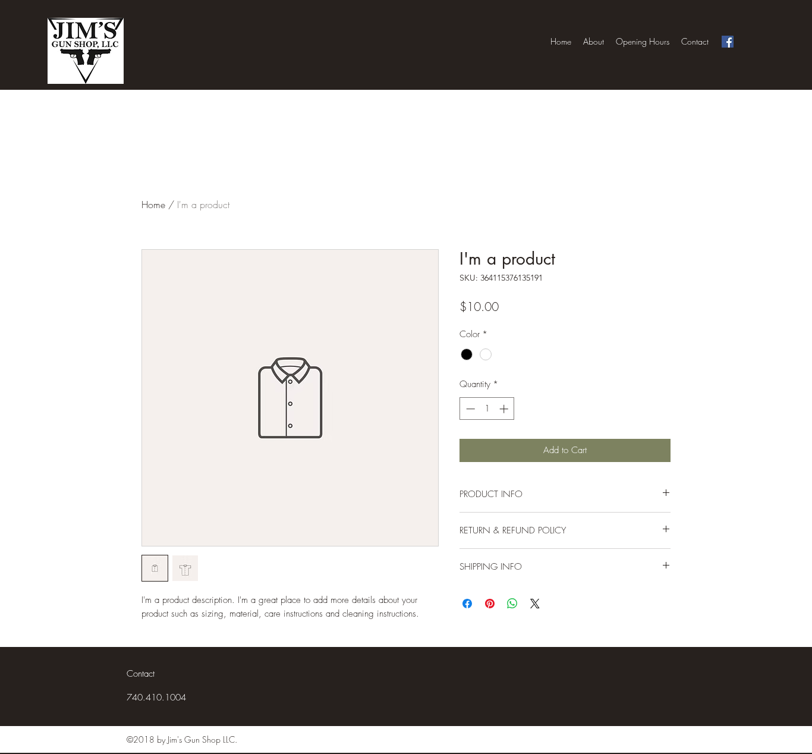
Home (153, 204)
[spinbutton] (487, 409)
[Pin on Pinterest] (490, 603)
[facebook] (728, 42)
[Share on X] (535, 603)
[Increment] (505, 409)
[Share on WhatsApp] (512, 603)
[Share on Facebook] (467, 603)
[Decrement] (469, 409)
